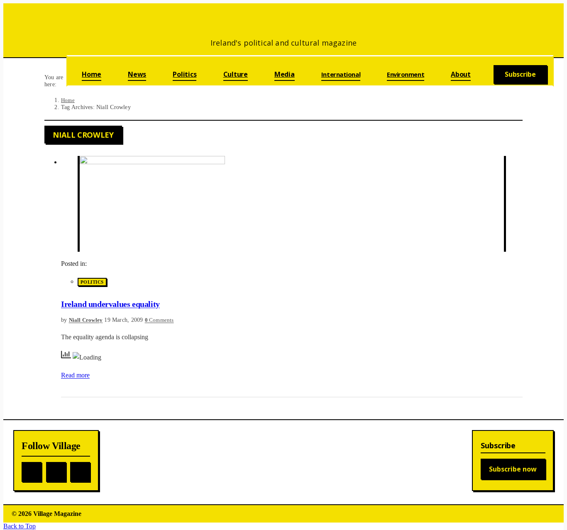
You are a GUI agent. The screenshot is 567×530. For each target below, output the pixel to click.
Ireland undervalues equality (110, 304)
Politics (92, 282)
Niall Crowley (86, 320)
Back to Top (19, 526)
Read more (75, 375)
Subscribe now (513, 469)
